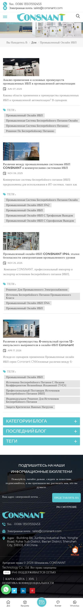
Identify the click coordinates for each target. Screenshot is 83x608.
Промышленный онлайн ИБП (24, 115)
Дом (33, 42)
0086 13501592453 (28, 4)
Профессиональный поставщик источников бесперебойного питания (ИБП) (33, 392)
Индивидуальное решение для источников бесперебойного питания (32, 400)
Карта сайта (15, 579)
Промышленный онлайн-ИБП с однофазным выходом (40, 220)
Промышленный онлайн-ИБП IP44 (28, 303)
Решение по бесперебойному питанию (30, 131)
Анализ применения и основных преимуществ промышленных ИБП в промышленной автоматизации (39, 81)
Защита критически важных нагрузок (29, 407)
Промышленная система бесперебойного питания (36, 126)
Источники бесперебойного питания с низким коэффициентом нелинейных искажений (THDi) (36, 384)
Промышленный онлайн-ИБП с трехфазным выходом (39, 215)
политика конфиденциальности (28, 583)
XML (31, 579)
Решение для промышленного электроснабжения (36, 289)
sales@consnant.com (48, 8)
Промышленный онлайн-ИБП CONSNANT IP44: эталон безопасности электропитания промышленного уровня (41, 255)
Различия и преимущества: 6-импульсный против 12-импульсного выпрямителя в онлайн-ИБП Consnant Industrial (38, 343)
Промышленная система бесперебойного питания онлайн (42, 120)
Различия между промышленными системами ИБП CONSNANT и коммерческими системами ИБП (36, 166)
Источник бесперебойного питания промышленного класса (38, 296)
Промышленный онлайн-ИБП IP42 (28, 205)
